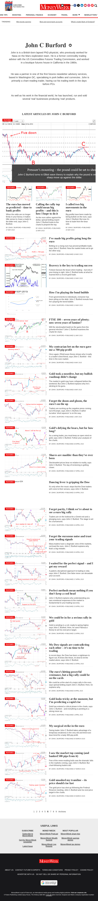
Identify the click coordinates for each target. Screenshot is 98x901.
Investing (16, 15)
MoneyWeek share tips (70, 834)
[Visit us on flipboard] (92, 5)
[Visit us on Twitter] (78, 5)
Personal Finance (34, 15)
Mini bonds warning (23, 22)
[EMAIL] (70, 45)
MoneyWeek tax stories (70, 844)
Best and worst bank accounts (51, 22)
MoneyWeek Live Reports (49, 845)
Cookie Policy (86, 870)
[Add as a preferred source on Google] (49, 882)
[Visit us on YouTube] (85, 5)
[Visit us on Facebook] (75, 5)
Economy (52, 15)
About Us (9, 870)
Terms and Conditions (52, 870)
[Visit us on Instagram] (88, 5)
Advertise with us (25, 874)
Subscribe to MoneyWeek (27, 835)
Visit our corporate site (79, 892)
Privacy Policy (71, 870)
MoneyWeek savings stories (70, 839)
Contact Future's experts (27, 870)
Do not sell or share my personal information (58, 874)
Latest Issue (28, 846)
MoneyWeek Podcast (49, 834)
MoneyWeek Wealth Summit (48, 839)
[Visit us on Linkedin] (81, 5)
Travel (64, 15)
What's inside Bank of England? (83, 22)
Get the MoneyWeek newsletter (27, 841)
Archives (62, 812)
